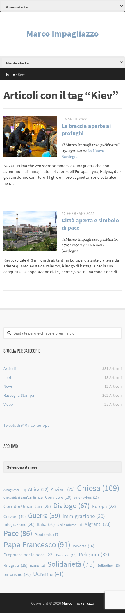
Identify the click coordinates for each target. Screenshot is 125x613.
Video (8, 404)
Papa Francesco (36, 544)
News (8, 386)
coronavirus (86, 497)
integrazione (19, 524)
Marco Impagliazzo (62, 33)
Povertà (83, 546)
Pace (17, 533)
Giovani (14, 516)
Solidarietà (71, 564)
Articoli (9, 368)
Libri (7, 377)
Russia (37, 566)
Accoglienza (14, 490)
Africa (38, 489)
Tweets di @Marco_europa (26, 425)
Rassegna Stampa (18, 395)
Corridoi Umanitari (27, 506)
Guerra (44, 515)
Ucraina (48, 574)
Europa (104, 506)
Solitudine (108, 565)
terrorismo (17, 574)
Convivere (58, 497)
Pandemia (47, 534)
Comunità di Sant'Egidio (23, 498)
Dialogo (71, 505)
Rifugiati (15, 565)
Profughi (66, 555)
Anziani (63, 489)
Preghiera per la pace (28, 554)
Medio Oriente (69, 525)
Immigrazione (84, 516)
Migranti (97, 524)
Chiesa (98, 487)
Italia (46, 524)
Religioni (94, 554)
